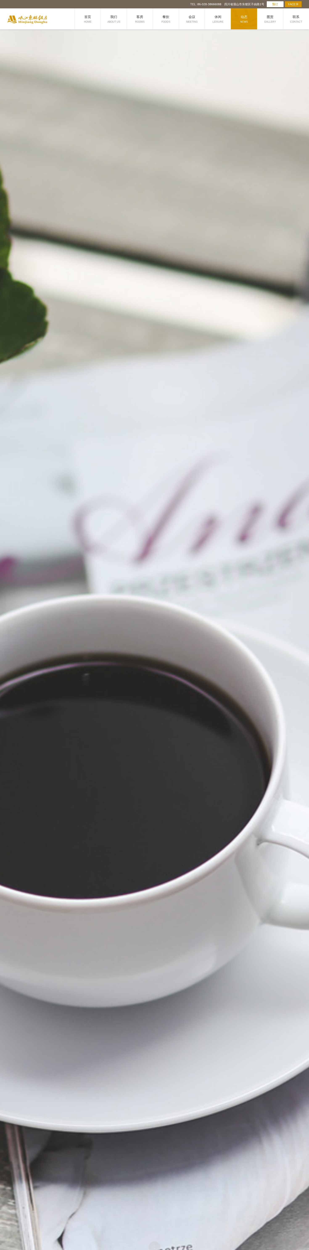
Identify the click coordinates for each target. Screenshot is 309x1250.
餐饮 (165, 19)
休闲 (218, 19)
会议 (192, 19)
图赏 (270, 19)
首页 (87, 19)
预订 (275, 4)
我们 (113, 19)
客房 (140, 19)
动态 (244, 19)
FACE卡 (293, 4)
